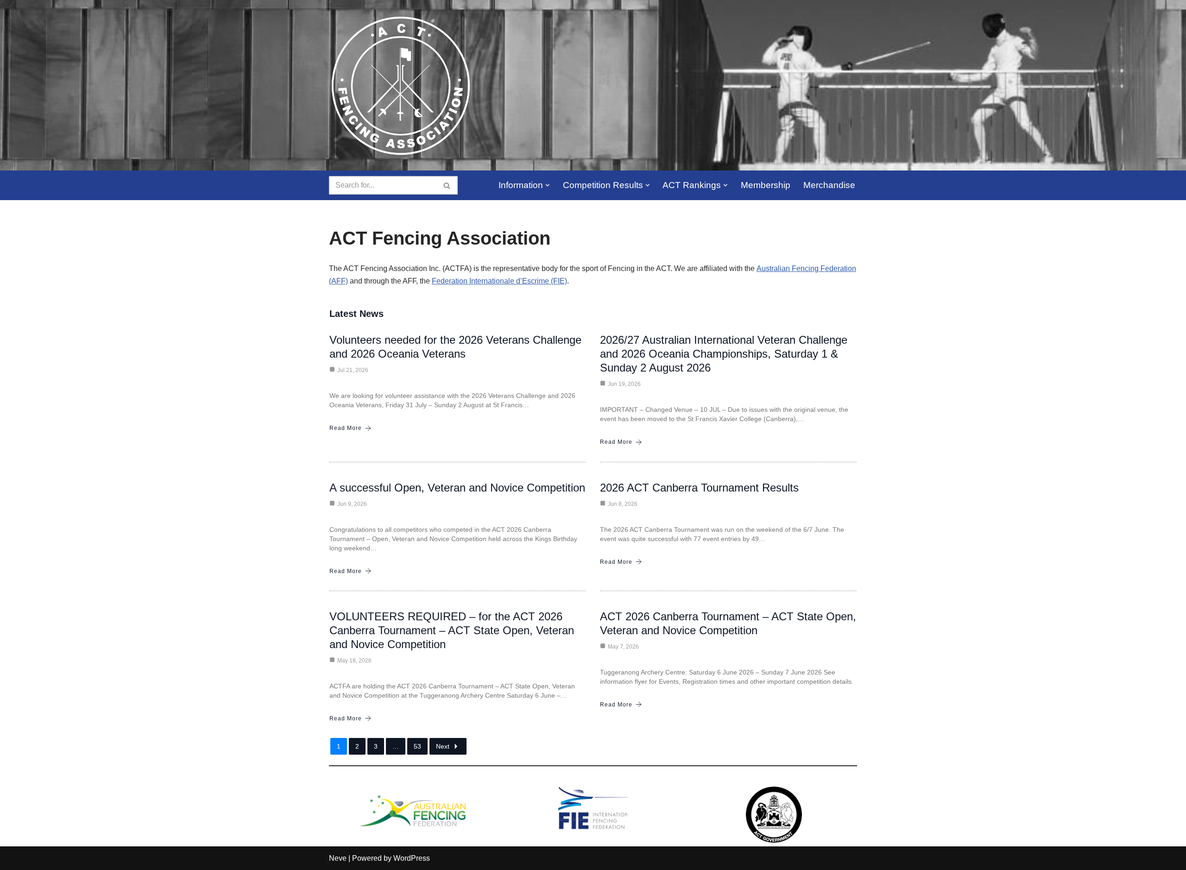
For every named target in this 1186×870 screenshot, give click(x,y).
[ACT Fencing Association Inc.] (400, 85)
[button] (547, 185)
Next (442, 746)
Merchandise (829, 185)
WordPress (411, 858)
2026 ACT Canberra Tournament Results (699, 487)
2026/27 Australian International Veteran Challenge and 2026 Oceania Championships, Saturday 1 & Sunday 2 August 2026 (723, 354)
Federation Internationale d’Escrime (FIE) (499, 281)
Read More (345, 428)
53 (417, 746)
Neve (338, 858)
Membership (765, 185)
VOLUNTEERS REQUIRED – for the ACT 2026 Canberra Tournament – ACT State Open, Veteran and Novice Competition (451, 630)
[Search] (447, 185)
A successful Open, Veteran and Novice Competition (457, 487)
